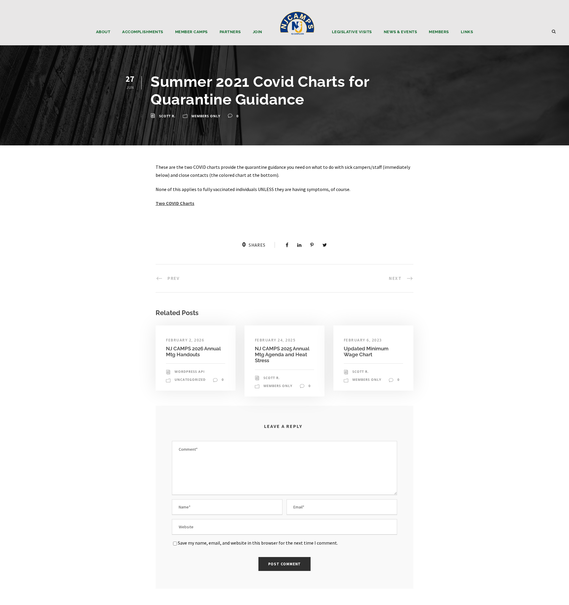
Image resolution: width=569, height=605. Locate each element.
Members (439, 32)
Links (467, 32)
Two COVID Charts (175, 203)
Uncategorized (190, 379)
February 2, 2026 (185, 340)
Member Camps (191, 32)
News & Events (400, 32)
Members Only (205, 116)
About (103, 32)
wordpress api (190, 371)
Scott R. (167, 116)
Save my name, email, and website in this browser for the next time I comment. (258, 543)
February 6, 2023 (363, 340)
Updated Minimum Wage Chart (366, 351)
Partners (230, 32)
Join (257, 32)
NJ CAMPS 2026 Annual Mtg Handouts (193, 351)
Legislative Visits (352, 32)
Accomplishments (142, 32)
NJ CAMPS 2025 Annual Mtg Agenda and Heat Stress (282, 355)
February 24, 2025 (275, 340)
